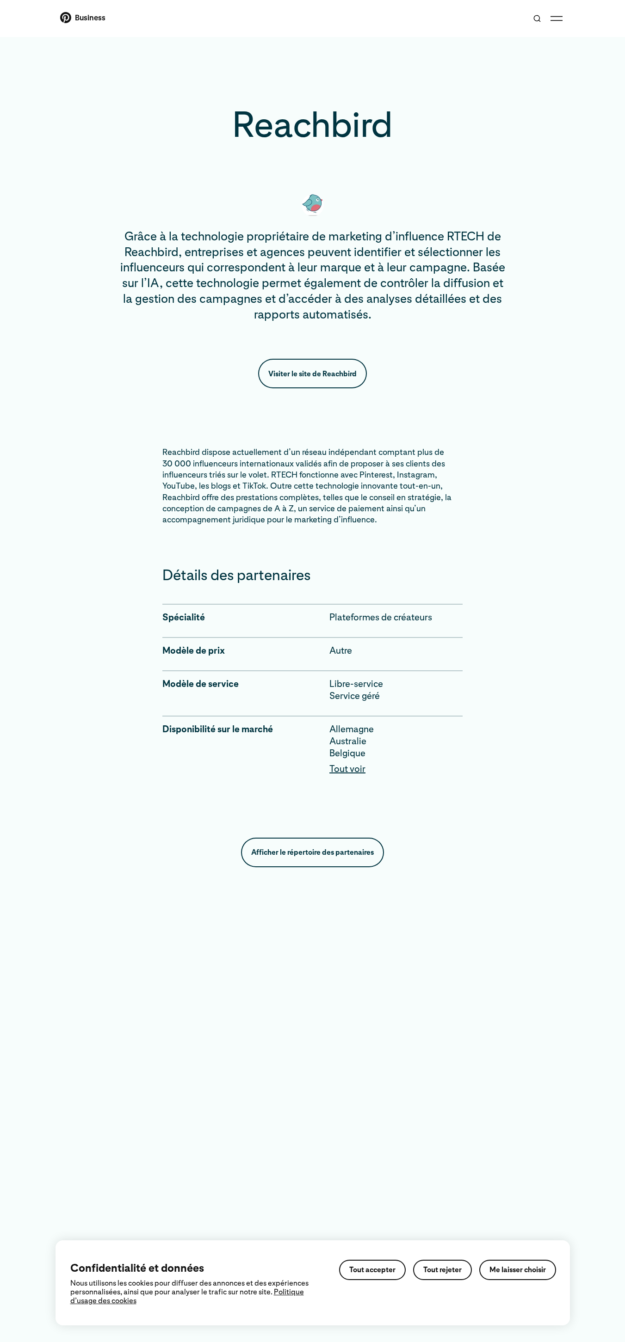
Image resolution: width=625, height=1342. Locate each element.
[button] (396, 769)
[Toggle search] (537, 18)
